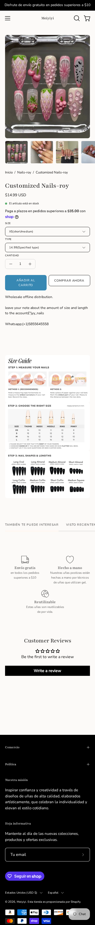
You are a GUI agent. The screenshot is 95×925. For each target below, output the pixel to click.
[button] (76, 18)
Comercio (12, 747)
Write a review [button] (47, 671)
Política (10, 764)
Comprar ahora (69, 281)
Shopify (75, 902)
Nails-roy (24, 172)
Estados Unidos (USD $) (21, 893)
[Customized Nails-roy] (16, 152)
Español (53, 893)
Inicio (9, 172)
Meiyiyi (47, 18)
